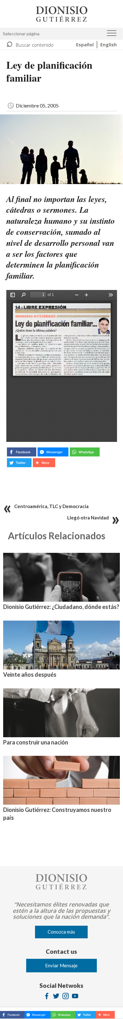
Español (85, 45)
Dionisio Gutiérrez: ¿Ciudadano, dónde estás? (61, 606)
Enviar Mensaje (61, 965)
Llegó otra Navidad (88, 517)
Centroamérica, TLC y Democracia (51, 506)
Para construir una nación (35, 742)
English (108, 45)
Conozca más (61, 932)
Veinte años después (29, 674)
